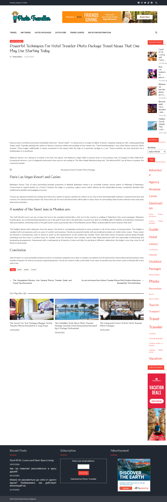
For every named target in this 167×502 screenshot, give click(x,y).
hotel (19, 270)
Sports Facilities (154, 299)
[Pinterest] (152, 3)
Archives (152, 147)
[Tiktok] (148, 3)
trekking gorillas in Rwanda (156, 344)
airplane (154, 189)
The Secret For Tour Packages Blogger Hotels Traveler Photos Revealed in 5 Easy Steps (31, 324)
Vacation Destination (99, 32)
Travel (13, 32)
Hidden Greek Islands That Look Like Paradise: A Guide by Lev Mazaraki (162, 124)
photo (26, 270)
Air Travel (26, 32)
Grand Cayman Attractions (156, 215)
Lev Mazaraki (153, 249)
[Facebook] (139, 3)
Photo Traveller (89, 479)
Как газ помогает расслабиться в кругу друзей (162, 72)
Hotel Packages (43, 32)
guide (153, 229)
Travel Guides (77, 32)
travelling (152, 333)
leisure (153, 243)
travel (33, 270)
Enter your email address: (83, 470)
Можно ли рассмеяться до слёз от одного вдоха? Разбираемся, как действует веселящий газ (162, 89)
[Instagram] (142, 3)
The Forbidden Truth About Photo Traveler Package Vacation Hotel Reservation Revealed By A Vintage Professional (76, 326)
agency (154, 182)
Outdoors (60, 32)
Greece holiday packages (156, 222)
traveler (156, 327)
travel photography (156, 338)
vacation (155, 358)
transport (154, 311)
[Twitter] (145, 3)
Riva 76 (151, 294)
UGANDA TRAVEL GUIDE (156, 351)
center (153, 196)
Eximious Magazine (29, 499)
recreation (155, 288)
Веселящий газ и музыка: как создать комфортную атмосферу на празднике (162, 107)
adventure (155, 172)
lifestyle (153, 255)
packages (155, 269)
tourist (154, 305)
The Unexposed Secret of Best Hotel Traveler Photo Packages (121, 324)
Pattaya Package (154, 274)
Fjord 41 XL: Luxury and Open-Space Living (162, 54)
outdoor (155, 261)
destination (155, 205)
